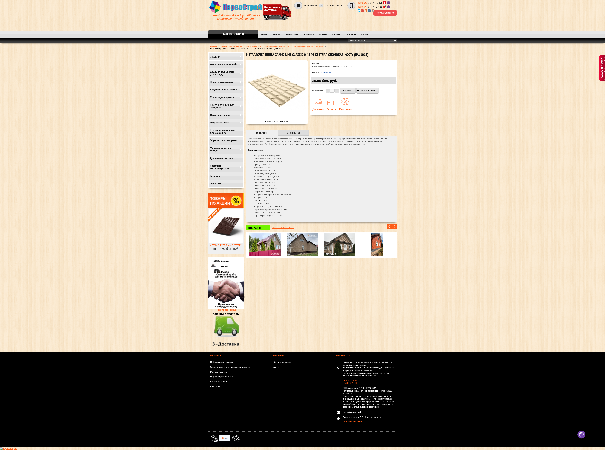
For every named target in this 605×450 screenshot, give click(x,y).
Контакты (351, 34)
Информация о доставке (222, 377)
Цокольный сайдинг (222, 82)
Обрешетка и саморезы (223, 140)
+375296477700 (350, 383)
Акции (264, 34)
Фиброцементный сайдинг (220, 149)
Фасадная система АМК (223, 64)
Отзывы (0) (293, 133)
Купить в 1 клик (368, 90)
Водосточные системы (223, 89)
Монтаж (276, 34)
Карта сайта (216, 386)
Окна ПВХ (215, 183)
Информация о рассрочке (222, 362)
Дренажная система (221, 158)
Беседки (215, 176)
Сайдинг (215, 56)
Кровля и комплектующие (219, 167)
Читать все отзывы (352, 421)
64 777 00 (370, 7)
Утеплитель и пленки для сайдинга (222, 131)
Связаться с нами (218, 381)
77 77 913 (370, 2)
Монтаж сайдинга (218, 372)
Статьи (364, 34)
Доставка (336, 34)
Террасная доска (219, 122)
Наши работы (292, 34)
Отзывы (323, 34)
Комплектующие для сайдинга (222, 106)
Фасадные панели (220, 115)
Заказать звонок (385, 13)
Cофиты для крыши (222, 97)
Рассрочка (309, 34)
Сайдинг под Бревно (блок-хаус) (222, 73)
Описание (262, 133)
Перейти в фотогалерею (283, 227)
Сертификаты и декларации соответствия (230, 367)
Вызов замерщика (282, 362)
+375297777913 (350, 381)
